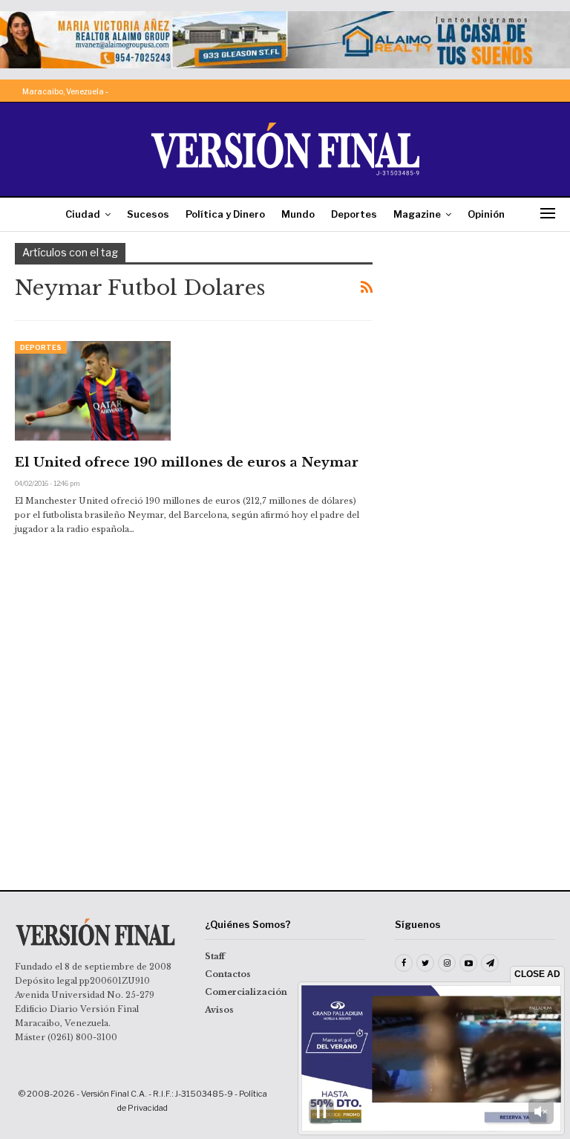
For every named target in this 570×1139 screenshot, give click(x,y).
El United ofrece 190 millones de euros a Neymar (186, 462)
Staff (215, 956)
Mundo (298, 214)
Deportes (354, 214)
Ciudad (82, 214)
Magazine (417, 214)
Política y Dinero (225, 214)
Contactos (228, 974)
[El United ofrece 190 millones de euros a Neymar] (93, 391)
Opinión (486, 214)
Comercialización (246, 992)
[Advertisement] (478, 317)
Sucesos (148, 214)
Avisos (219, 1010)
